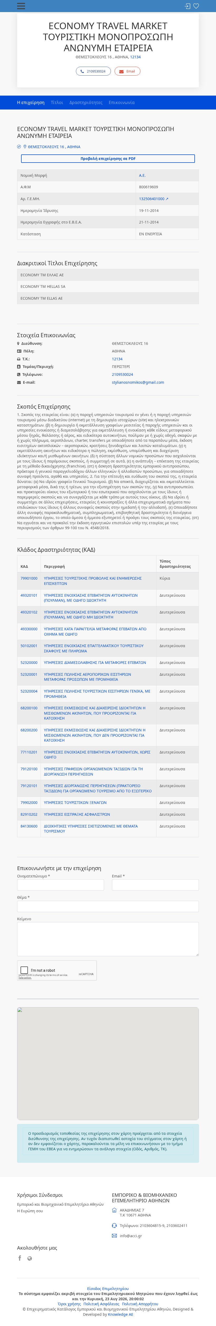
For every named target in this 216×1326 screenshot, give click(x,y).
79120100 (29, 768)
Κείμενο (24, 918)
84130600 (29, 826)
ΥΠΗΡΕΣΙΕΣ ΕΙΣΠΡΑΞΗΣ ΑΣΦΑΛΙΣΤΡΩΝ (77, 814)
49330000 (29, 628)
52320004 (29, 691)
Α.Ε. (142, 175)
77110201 (29, 752)
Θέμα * (23, 897)
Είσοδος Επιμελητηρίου (108, 1288)
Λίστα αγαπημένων (196, 6)
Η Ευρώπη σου (30, 1210)
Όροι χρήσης (69, 1303)
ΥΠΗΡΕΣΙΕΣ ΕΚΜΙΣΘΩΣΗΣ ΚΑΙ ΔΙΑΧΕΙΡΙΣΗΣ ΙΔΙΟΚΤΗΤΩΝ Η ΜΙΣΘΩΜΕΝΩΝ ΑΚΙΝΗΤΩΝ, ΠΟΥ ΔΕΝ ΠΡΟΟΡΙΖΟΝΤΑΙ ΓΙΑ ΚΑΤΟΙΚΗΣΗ (94, 735)
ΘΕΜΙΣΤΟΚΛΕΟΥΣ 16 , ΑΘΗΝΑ (53, 147)
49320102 (29, 612)
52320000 (29, 662)
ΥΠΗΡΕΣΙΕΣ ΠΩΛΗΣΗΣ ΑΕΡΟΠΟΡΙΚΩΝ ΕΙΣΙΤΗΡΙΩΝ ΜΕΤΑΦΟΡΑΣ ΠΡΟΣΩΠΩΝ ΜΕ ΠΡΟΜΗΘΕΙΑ (87, 677)
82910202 (29, 814)
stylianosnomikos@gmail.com (138, 382)
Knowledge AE (120, 1314)
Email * (118, 875)
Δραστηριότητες (86, 102)
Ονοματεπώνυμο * (33, 875)
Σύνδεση (187, 6)
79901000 (29, 578)
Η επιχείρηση (31, 102)
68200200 (29, 729)
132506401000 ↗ (154, 198)
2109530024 (96, 71)
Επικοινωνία (122, 102)
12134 (135, 56)
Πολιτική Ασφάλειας (101, 1303)
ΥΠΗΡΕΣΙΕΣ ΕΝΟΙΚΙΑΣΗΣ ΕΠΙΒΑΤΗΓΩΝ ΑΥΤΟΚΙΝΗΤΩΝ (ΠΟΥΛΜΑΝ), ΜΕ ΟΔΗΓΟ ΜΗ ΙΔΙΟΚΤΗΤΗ (91, 615)
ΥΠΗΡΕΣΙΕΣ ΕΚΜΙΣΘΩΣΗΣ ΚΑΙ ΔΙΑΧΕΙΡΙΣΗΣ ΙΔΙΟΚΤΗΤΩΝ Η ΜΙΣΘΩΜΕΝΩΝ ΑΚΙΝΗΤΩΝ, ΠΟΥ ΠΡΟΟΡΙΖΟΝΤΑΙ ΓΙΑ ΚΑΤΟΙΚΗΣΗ (94, 713)
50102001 (29, 645)
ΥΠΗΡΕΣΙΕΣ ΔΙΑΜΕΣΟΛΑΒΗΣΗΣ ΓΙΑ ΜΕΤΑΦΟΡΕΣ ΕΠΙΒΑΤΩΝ (95, 662)
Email (130, 71)
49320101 (29, 595)
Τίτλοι (57, 102)
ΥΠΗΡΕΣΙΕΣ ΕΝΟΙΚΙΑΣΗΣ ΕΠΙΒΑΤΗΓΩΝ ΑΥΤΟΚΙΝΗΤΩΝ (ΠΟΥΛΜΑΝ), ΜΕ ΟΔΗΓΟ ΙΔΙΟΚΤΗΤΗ (91, 598)
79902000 (29, 802)
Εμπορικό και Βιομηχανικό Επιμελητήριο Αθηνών (60, 1204)
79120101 (29, 785)
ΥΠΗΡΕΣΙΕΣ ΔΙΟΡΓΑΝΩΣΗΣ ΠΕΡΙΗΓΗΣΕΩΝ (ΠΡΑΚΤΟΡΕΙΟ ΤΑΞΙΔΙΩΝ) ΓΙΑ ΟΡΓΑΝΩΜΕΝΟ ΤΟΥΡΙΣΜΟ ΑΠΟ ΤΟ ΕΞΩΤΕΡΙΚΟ (98, 788)
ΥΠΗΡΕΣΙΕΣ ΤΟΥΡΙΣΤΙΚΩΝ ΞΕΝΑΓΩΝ (75, 802)
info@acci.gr (131, 1235)
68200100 (29, 707)
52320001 (29, 674)
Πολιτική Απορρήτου (140, 1303)
